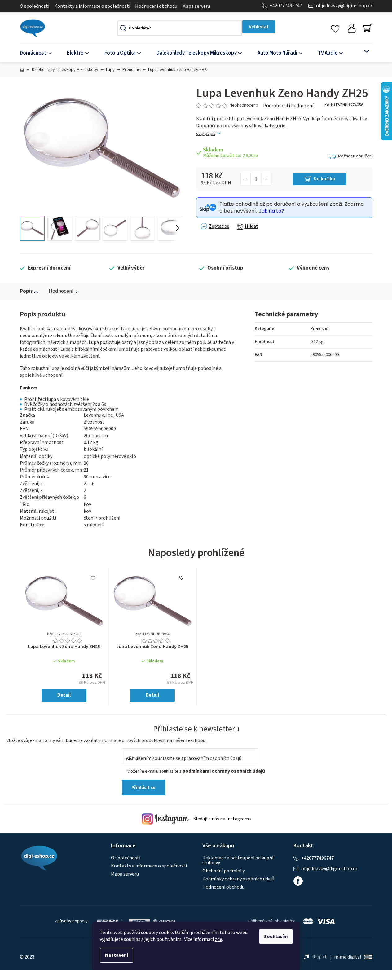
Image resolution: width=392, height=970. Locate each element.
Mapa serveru (196, 6)
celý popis (205, 134)
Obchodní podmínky (223, 870)
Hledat (258, 26)
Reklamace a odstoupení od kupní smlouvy (237, 860)
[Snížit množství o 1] (246, 179)
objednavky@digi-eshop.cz (344, 6)
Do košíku (324, 178)
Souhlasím (276, 936)
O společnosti (34, 6)
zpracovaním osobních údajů (211, 758)
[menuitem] (39, 53)
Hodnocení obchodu (156, 6)
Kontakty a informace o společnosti (92, 6)
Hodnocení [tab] (61, 291)
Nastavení (116, 955)
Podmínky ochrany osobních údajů (238, 878)
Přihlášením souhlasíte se (183, 758)
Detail (64, 695)
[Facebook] (298, 881)
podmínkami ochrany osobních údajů (224, 771)
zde (218, 939)
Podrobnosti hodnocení (288, 105)
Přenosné (319, 329)
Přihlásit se (143, 787)
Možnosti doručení (355, 156)
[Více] (362, 51)
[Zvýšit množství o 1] (266, 179)
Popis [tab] (26, 291)
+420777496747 (286, 6)
